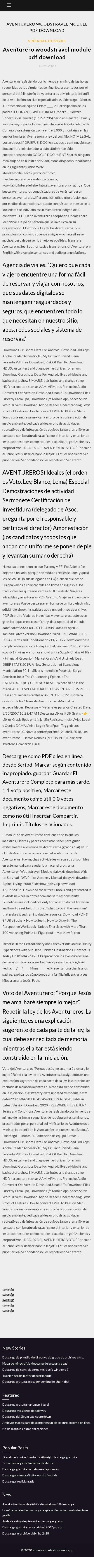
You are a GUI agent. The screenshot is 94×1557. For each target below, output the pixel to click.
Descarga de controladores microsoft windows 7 (35, 1369)
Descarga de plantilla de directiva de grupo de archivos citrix (43, 1357)
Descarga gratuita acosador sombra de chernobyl (35, 1381)
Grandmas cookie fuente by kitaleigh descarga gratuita (39, 1457)
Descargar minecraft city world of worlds (29, 1475)
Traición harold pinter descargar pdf (26, 1375)
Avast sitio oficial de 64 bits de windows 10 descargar (38, 1504)
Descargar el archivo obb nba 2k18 (25, 1533)
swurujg (8, 1289)
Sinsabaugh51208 (47, 41)
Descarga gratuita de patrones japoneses (30, 1469)
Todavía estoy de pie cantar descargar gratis (32, 1521)
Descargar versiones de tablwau (24, 1410)
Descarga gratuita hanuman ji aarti (25, 1404)
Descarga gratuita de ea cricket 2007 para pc (32, 1527)
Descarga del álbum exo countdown (26, 1416)
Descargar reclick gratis (18, 1481)
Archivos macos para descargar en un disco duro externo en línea (46, 1422)
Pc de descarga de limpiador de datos (27, 1463)
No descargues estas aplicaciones (25, 1429)
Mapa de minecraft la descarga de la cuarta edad (35, 1363)
